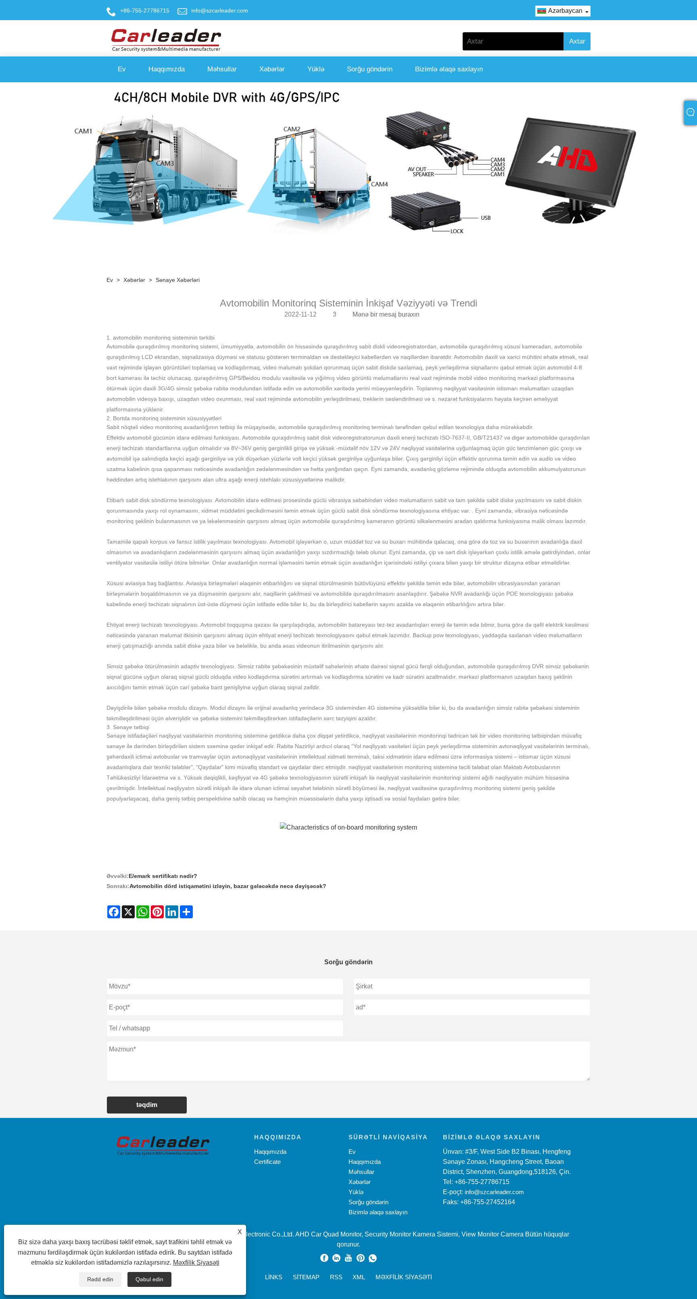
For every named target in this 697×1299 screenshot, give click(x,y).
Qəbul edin (149, 1279)
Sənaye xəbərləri (178, 280)
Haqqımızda (166, 69)
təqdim (146, 1104)
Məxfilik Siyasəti (196, 1262)
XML (359, 1277)
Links (273, 1277)
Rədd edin (100, 1279)
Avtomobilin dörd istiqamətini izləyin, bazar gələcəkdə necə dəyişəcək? (227, 886)
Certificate (267, 1161)
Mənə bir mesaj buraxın (386, 314)
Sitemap (306, 1277)
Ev (122, 69)
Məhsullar (222, 69)
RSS (336, 1277)
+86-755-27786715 (144, 10)
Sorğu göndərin (369, 69)
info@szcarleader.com (219, 10)
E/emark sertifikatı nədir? (163, 876)
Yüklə (315, 69)
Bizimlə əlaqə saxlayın (449, 69)
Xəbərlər (272, 69)
